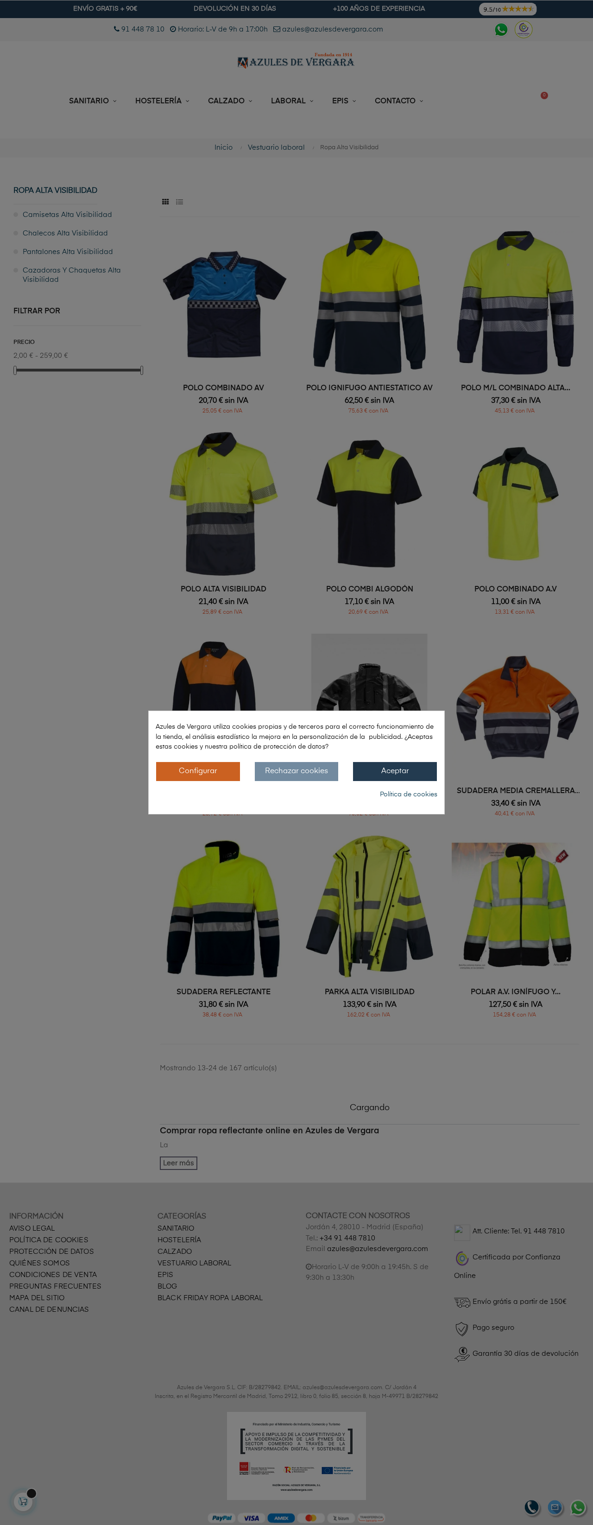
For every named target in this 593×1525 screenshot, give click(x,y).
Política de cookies (408, 794)
